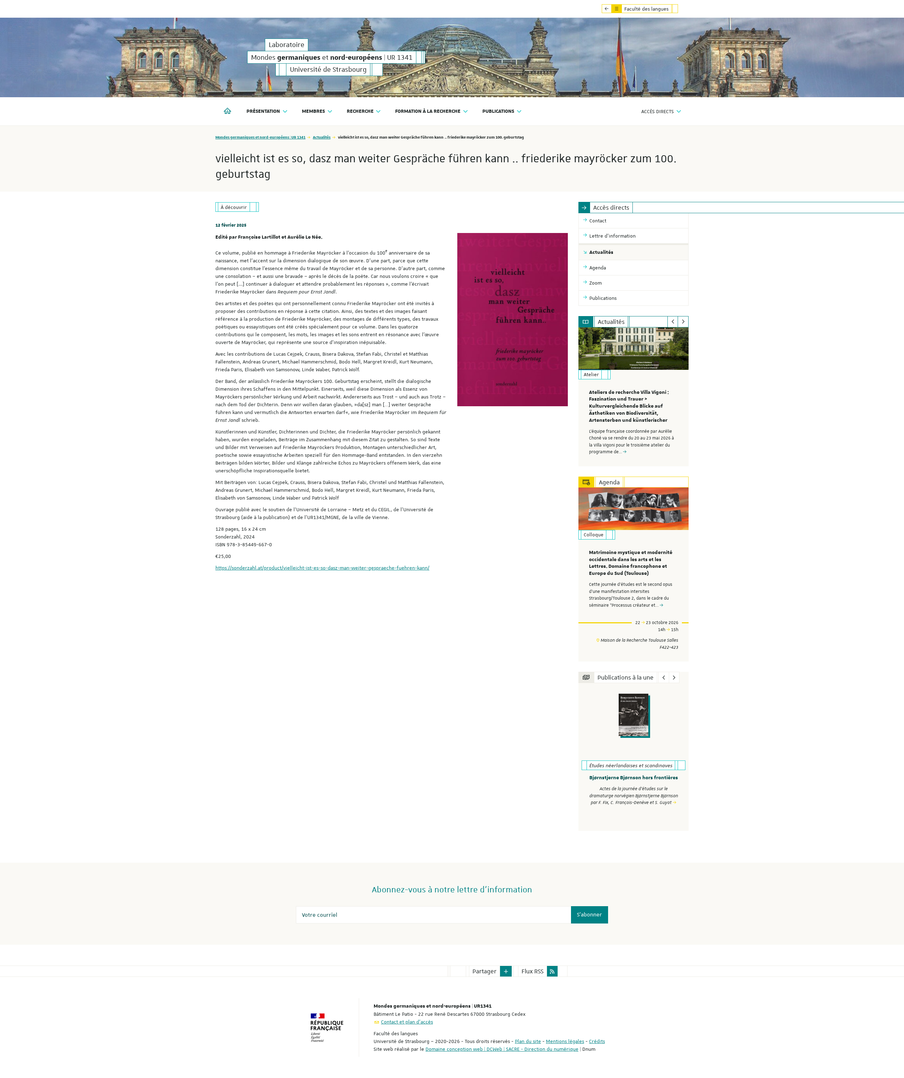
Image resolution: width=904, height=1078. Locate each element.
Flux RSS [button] (532, 971)
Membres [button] (313, 111)
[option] (633, 396)
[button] (506, 971)
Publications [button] (498, 111)
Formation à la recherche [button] (427, 111)
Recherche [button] (360, 111)
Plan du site (528, 1041)
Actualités (322, 137)
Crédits (597, 1041)
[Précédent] (672, 321)
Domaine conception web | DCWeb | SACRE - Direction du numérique (502, 1049)
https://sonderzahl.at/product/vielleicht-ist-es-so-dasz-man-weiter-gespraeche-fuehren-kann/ (322, 568)
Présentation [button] (263, 111)
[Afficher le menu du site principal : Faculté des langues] (607, 8)
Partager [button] (484, 971)
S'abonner (589, 914)
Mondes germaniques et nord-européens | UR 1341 (260, 137)
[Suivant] (683, 321)
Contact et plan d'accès (407, 1022)
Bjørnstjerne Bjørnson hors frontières (633, 778)
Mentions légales (565, 1041)
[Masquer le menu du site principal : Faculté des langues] (680, 8)
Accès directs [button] (657, 111)
